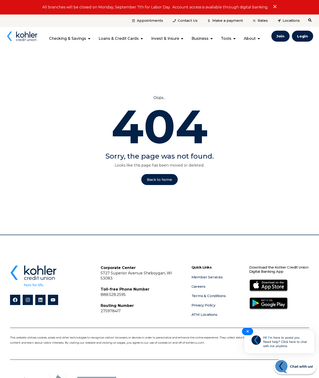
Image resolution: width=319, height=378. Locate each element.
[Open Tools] (234, 38)
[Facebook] (15, 300)
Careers (198, 286)
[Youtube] (53, 300)
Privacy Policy (203, 305)
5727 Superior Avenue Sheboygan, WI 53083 (136, 272)
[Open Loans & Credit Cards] (142, 38)
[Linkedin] (40, 300)
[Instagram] (28, 300)
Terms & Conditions (208, 296)
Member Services (207, 277)
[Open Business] (211, 38)
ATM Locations (204, 314)
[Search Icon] (310, 20)
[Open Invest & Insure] (182, 38)
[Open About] (259, 38)
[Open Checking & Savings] (89, 38)
